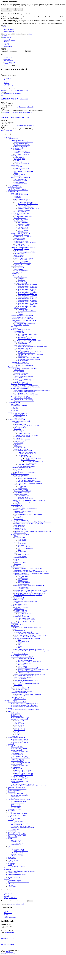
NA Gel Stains (18, 166)
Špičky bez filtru (15, 713)
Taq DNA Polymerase (24, 433)
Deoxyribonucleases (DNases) (22, 491)
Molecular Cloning (16, 505)
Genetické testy (12, 886)
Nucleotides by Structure (21, 363)
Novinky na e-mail (6, 901)
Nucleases (20, 312)
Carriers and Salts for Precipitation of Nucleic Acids (28, 649)
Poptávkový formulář (10, 917)
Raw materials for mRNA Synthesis (27, 334)
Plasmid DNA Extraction (21, 373)
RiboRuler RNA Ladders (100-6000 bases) (26, 601)
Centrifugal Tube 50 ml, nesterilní (23, 773)
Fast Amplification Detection (22, 145)
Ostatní (13, 652)
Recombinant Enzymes (20, 277)
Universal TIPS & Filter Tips (19, 719)
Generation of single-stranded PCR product (26, 435)
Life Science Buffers (20, 699)
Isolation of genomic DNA (25, 660)
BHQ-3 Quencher (23, 228)
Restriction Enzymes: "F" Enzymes (27, 300)
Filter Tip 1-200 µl (19, 723)
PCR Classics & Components (19, 194)
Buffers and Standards (17, 697)
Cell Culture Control (23, 588)
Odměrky (10, 865)
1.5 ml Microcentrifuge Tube (22, 762)
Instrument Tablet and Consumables (24, 401)
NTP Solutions (18, 272)
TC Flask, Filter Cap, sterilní (18, 815)
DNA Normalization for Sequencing (24, 393)
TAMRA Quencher (23, 227)
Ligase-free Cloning (19, 322)
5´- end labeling (22, 551)
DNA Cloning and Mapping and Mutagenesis (26, 683)
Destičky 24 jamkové (17, 855)
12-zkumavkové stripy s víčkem (19, 740)
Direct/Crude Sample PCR (21, 163)
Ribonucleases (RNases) (21, 489)
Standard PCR (18, 162)
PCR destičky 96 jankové (21, 851)
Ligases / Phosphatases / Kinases (27, 311)
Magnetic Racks (18, 256)
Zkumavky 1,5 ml (16, 764)
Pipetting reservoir (16, 844)
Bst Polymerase (18, 250)
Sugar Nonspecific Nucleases (22, 492)
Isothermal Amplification (18, 140)
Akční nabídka (8, 893)
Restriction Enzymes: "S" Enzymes (27, 292)
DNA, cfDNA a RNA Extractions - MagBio (23, 368)
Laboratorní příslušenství (21, 654)
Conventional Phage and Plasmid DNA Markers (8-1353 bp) (30, 571)
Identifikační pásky (16, 804)
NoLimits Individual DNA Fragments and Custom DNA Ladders (32, 592)
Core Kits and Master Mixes (22, 199)
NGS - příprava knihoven (14, 185)
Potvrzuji (3, 26)
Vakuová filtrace (15, 807)
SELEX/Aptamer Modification (26, 353)
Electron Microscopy (9, 868)
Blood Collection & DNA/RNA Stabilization (26, 385)
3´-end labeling (22, 540)
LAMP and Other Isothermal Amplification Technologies (29, 674)
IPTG (19, 647)
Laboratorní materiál (9, 700)
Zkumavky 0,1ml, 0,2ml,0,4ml (19, 781)
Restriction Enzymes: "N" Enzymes (27, 298)
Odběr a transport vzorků (14, 862)
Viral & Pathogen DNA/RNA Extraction (25, 379)
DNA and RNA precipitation (26, 672)
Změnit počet (4, 107)
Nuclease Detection (23, 587)
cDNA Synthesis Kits (20, 179)
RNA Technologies (16, 331)
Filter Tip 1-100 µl (19, 720)
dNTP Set (20, 615)
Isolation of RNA (22, 666)
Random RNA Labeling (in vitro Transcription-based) (32, 346)
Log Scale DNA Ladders (24, 205)
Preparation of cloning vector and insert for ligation (28, 514)
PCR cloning (17, 446)
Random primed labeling (24, 547)
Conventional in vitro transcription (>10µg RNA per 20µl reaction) (32, 531)
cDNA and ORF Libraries (21, 689)
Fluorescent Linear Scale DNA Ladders (28, 208)
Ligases (16, 484)
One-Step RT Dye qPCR (21, 151)
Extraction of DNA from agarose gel (28, 668)
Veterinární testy (15, 188)
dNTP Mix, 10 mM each (21, 607)
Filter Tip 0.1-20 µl (19, 728)
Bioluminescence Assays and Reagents (24, 695)
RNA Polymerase (19, 267)
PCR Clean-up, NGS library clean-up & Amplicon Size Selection (32, 390)
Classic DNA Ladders (24, 210)
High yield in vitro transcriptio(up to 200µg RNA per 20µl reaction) (32, 522)
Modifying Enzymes (20, 308)
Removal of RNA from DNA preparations (29, 661)
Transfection (14, 410)
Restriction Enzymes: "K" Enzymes (27, 297)
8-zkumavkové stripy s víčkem (19, 742)
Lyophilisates (18, 214)
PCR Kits (10, 885)
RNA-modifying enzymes (25, 348)
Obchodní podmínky (9, 40)
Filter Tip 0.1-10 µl (19, 730)
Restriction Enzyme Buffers (25, 498)
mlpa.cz (30, 34)
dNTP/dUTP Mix (19, 609)
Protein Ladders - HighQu (21, 168)
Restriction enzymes (23, 497)
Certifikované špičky (16, 716)
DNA (16, 542)
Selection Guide (18, 506)
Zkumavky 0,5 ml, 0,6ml (18, 776)
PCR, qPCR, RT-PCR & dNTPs (20, 421)
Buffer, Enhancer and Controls (22, 201)
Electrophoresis (15, 165)
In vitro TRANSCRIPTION (19, 520)
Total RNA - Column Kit (21, 261)
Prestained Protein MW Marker (22, 317)
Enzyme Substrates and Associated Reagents (26, 638)
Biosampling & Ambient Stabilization (21, 384)
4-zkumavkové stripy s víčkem (19, 739)
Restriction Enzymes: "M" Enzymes (27, 303)
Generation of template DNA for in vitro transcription (28, 523)
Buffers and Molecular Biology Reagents (22, 318)
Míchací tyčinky (12, 858)
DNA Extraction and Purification (23, 658)
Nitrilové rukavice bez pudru (22, 826)
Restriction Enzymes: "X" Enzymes (27, 301)
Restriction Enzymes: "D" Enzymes (27, 287)
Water (16, 173)
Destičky (10, 848)
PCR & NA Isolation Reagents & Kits (21, 171)
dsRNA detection (22, 356)
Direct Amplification (20, 218)
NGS (9, 875)
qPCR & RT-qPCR (16, 148)
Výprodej (6, 896)
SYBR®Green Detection (21, 219)
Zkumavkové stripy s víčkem (16, 737)
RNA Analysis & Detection (22, 349)
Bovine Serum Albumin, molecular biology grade (27, 627)
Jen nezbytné (11, 9)
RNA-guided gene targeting (22, 342)
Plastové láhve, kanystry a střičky (17, 834)
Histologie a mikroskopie (14, 793)
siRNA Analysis (18, 599)
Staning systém (15, 796)
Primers (16, 422)
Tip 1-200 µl (17, 731)
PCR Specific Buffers (31, 463)
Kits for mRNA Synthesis (25, 337)
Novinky (6, 43)
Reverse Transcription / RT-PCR (20, 233)
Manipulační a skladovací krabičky (17, 789)
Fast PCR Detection (19, 174)
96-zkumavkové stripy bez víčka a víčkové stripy (24, 706)
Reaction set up (18, 519)
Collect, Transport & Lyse (21, 382)
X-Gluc (20, 646)
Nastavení (3, 9)
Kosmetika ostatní (12, 872)
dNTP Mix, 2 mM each (20, 610)
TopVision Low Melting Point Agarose (28, 633)
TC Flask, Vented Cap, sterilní (19, 813)
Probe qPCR (17, 149)
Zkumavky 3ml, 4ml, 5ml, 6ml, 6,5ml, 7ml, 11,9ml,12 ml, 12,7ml (28, 785)
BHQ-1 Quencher (23, 222)
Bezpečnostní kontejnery (17, 803)
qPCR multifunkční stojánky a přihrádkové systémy (25, 709)
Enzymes (13, 275)
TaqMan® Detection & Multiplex (23, 216)
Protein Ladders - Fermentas (18, 655)
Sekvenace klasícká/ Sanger (15, 877)
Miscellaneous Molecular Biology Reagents (26, 680)
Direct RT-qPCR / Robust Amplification (25, 242)
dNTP (16, 565)
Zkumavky (11, 745)
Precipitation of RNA (20, 529)
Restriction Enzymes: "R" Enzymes (27, 294)
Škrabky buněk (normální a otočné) (17, 835)
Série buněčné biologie (20, 415)
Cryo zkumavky (15, 782)
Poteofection (14, 407)
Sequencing (17, 444)
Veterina (6, 879)
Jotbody (10, 412)
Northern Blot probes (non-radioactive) (28, 357)
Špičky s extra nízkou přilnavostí (20, 717)
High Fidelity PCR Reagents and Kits (28, 452)
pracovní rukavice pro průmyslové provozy (22, 827)
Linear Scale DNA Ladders (25, 207)
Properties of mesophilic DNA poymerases (29, 481)
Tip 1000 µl (17, 734)
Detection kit (17, 564)
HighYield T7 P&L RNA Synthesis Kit (14, 99)
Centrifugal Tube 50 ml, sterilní (22, 772)
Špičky (10, 711)
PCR (19, 550)
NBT (19, 644)
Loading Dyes (18, 596)
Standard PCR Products (28, 460)
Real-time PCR (18, 443)
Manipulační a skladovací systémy (17, 787)
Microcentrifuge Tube (17, 761)
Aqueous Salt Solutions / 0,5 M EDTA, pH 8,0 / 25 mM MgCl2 (31, 635)
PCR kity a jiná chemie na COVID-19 (18, 190)
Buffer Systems (15, 404)
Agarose (16, 602)
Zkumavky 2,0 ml (16, 750)
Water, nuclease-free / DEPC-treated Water (26, 637)
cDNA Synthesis (19, 244)
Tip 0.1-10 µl (18, 727)
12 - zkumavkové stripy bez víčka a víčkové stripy (24, 705)
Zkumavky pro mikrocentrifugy (19, 756)
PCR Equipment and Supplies (22, 450)
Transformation (18, 512)
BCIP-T (20, 643)
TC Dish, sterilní (15, 818)
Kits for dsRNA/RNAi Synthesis (27, 339)
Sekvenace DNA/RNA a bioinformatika (15, 874)
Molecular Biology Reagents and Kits (21, 657)
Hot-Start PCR (18, 160)
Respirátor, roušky (16, 806)
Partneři (6, 914)
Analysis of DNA (19, 517)
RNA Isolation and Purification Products (25, 675)
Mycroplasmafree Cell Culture (19, 405)
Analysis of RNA (19, 526)
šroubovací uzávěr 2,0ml (21, 751)
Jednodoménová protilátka (18, 413)
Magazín (6, 41)
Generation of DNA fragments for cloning (25, 508)
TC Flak (10, 812)
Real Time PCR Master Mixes (33, 458)
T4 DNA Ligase (22, 486)
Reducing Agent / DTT (20, 630)
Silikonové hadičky (13, 837)
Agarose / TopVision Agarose (22, 632)
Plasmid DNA (18, 685)
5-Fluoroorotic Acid (23, 641)
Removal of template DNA (21, 528)
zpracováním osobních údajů (16, 904)
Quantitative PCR (19, 430)
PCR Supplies (22, 455)
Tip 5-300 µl (17, 722)
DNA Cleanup (15, 273)
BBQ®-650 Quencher (24, 224)
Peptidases (21, 278)
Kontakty (6, 44)
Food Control (14, 328)
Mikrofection (14, 408)
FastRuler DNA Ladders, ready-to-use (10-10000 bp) (28, 595)
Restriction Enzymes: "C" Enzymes (27, 286)
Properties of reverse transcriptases (27, 478)
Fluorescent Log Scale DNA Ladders (28, 204)
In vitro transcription (23, 554)
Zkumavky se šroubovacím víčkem (20, 758)
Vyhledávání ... (5, 51)
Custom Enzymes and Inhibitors (23, 691)
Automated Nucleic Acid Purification (21, 399)
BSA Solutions (15, 626)
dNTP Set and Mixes (20, 612)
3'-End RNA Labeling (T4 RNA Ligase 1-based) (27, 340)
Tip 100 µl (17, 733)
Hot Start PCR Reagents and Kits (27, 453)
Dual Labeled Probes (20, 221)
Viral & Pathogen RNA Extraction (23, 376)
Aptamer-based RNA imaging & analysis (29, 359)
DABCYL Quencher (23, 225)
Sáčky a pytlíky (12, 830)
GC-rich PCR (18, 438)
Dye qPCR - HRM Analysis (22, 152)
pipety (9, 838)
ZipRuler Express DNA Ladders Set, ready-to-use (28, 568)
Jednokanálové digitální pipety (19, 843)
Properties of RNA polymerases (26, 480)
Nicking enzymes (19, 471)
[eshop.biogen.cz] (6, 37)
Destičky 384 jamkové (17, 852)
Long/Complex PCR (20, 157)
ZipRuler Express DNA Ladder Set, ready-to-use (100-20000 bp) (32, 573)
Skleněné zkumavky (16, 779)
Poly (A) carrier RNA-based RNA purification (30, 354)
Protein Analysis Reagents (18, 692)
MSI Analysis (14, 326)
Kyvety (10, 846)
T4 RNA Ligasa (22, 488)
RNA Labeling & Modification (23, 345)
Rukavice (10, 820)
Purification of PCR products (22, 436)
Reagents (13, 629)
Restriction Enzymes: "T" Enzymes (27, 295)
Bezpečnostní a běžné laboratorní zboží (18, 799)
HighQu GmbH (12, 138)
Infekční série (18, 416)
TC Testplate (11, 810)
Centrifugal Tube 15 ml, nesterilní (23, 775)
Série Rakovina (18, 418)
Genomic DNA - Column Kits (22, 263)
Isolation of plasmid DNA (25, 663)
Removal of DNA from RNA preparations (29, 671)
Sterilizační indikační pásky (18, 801)
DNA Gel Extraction (20, 678)
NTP (15, 561)
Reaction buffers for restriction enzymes (25, 472)
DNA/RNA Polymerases (21, 477)
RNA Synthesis (18, 332)
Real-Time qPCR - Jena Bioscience (21, 213)
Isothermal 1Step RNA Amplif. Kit (23, 146)
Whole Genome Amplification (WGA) (24, 252)
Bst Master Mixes (19, 253)
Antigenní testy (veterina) (14, 880)
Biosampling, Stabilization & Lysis (20, 381)
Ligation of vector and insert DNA (23, 511)
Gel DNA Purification (20, 374)
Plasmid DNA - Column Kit (22, 264)
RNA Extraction (18, 377)
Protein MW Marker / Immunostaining (21, 315)
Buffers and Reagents (20, 427)
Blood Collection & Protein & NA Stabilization (27, 387)
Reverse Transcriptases (20, 183)
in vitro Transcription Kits (21, 270)
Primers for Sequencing (21, 616)
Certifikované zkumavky (17, 759)
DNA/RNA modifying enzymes (20, 474)
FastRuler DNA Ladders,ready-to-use (24, 570)
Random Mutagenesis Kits (21, 325)
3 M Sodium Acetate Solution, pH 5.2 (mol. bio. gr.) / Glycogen (35, 650)
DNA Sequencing (19, 686)
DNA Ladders (18, 170)
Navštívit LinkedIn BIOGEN (9, 944)
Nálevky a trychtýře (13, 860)
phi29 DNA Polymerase (21, 143)
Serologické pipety (16, 840)
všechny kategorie (5, 130)
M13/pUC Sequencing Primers (26, 619)
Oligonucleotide (18, 537)
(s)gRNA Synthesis (23, 343)
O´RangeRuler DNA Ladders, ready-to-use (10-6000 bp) (29, 593)
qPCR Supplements (19, 239)
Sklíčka (13, 798)
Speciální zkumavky (16, 767)
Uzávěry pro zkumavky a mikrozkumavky (22, 784)
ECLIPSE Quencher (23, 230)
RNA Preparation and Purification (23, 677)
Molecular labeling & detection (19, 534)
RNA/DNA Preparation (17, 255)
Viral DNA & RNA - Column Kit (23, 258)
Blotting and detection (20, 533)
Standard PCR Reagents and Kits (34, 461)
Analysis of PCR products (21, 447)
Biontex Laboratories (13, 402)
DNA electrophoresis (17, 567)
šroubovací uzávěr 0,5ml (21, 778)
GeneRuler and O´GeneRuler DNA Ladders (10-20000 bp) (30, 590)
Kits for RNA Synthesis (24, 336)
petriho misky (11, 857)
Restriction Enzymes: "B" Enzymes (27, 289)
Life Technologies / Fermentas (16, 419)
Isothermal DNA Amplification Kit (23, 142)
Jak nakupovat (8, 46)
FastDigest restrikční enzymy (22, 502)
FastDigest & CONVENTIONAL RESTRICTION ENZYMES (28, 500)
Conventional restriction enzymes (20, 467)
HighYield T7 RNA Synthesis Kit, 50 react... (16, 117)
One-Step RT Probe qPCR (21, 154)
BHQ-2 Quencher (23, 232)
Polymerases (17, 196)
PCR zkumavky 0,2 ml (17, 747)
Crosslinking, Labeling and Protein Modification (27, 694)
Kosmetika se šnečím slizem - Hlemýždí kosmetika (21, 871)
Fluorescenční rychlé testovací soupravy (18, 882)
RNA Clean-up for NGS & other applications (26, 394)
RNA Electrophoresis (17, 598)
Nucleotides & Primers (17, 605)
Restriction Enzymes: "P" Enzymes (27, 306)
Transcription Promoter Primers (26, 618)
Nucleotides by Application (25, 365)
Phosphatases (21, 280)
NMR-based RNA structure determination (29, 351)
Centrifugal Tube (16, 768)
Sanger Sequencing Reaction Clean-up (24, 391)
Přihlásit (30, 901)
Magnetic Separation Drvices (19, 396)
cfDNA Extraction (19, 370)
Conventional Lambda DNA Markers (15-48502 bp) (28, 585)
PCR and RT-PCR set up (21, 449)
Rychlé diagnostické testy (15, 187)
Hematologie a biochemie (14, 809)
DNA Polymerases (23, 309)
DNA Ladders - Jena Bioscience (23, 202)
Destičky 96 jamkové (17, 849)
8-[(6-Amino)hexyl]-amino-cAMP (20, 329)
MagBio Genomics (13, 367)
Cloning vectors (18, 509)
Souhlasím (19, 9)
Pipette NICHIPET (16, 841)
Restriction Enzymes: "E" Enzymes (27, 284)
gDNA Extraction (19, 371)
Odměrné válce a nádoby (18, 866)
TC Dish (10, 817)
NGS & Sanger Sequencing (18, 388)
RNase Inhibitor (18, 269)
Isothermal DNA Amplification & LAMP (22, 247)
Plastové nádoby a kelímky (15, 832)
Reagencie (7, 137)
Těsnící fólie (11, 744)
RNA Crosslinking (23, 360)
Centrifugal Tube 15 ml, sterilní (22, 770)
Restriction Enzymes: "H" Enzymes (27, 304)
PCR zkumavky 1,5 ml (17, 753)
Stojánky (10, 708)
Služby (6, 911)
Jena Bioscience (12, 191)
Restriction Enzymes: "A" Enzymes (27, 291)
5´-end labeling (22, 539)
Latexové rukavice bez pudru (22, 823)
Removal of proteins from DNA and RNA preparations (33, 669)
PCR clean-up (22, 664)
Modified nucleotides (20, 562)
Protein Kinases (22, 281)
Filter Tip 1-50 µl (19, 725)
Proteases (20, 314)
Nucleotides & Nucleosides (18, 362)
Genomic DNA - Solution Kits (22, 259)
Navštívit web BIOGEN (7, 938)
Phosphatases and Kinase (21, 475)
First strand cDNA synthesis (22, 439)
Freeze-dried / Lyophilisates (21, 235)
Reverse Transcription (20, 424)
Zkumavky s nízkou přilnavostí (19, 748)
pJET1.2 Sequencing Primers (26, 621)
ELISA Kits (11, 883)
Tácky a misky (12, 863)
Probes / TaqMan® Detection (22, 246)
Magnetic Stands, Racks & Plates (23, 398)
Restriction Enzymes (20, 283)
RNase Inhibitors (19, 182)
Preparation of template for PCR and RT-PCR (26, 426)
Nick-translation (22, 545)
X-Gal (19, 640)
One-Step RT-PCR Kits (20, 180)
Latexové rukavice (16, 821)
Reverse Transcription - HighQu (20, 177)
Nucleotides (17, 176)
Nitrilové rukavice (16, 824)
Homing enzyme (18, 469)
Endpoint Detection (19, 238)
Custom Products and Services (19, 688)
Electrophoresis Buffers (21, 574)
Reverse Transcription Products (26, 466)
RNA (16, 553)
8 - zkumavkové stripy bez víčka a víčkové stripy (24, 703)
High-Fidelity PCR (19, 159)
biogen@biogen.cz (10, 932)
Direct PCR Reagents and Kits (26, 464)
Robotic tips (14, 736)
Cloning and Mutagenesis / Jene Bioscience (23, 320)
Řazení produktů (5, 89)
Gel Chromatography (20, 211)
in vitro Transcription (17, 266)
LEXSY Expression (16, 193)
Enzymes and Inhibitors (21, 494)
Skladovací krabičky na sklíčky (19, 795)
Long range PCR (19, 441)
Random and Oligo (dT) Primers (23, 236)
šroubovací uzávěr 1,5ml (21, 765)
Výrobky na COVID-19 (10, 898)
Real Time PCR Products (28, 457)
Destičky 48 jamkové (17, 854)
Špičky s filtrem (15, 714)
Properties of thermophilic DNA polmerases (30, 483)
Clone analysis (18, 516)
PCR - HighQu (15, 156)
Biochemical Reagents (17, 682)
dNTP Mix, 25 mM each (24, 613)
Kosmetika (7, 869)
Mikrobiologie (11, 792)
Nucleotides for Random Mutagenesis (24, 323)
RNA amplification (19, 525)
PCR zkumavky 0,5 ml (17, 754)
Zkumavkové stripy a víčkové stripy (17, 702)
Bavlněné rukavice (16, 829)
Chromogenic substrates (20, 557)
